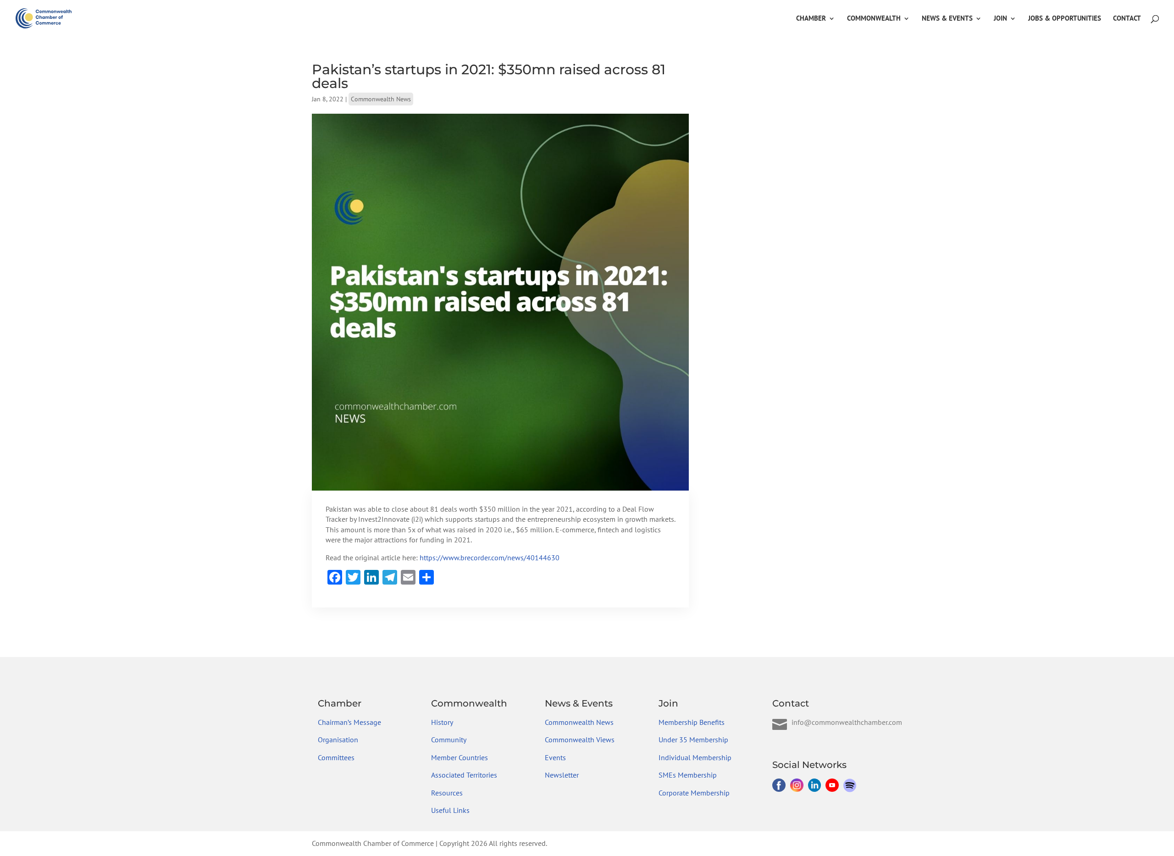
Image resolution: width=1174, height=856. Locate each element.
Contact (1127, 18)
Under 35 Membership (693, 739)
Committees (336, 757)
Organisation (338, 739)
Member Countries (459, 757)
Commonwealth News (381, 99)
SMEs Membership (688, 774)
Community (448, 739)
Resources (447, 792)
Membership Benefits (692, 722)
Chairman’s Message (349, 722)
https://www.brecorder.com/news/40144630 (489, 557)
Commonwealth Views (580, 739)
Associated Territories (464, 774)
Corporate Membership (694, 792)
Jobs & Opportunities (1064, 18)
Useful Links (450, 810)
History (442, 722)
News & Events (947, 18)
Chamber (811, 18)
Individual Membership (695, 757)
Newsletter (562, 774)
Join (1000, 18)
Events (555, 757)
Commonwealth (874, 18)
